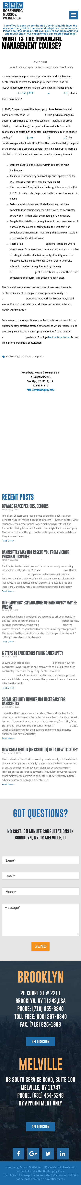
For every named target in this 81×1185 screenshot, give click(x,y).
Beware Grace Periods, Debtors (25, 506)
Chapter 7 (38, 356)
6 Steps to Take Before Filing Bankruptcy (32, 653)
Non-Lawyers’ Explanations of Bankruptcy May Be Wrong (39, 604)
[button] (73, 15)
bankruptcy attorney (59, 337)
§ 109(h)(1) (46, 137)
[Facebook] (18, 1153)
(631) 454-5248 (47, 1095)
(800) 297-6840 (51, 1016)
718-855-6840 (42, 30)
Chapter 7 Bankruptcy (62, 67)
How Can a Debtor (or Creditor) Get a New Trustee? (40, 749)
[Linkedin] (63, 1153)
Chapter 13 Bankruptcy (37, 67)
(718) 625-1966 (45, 1024)
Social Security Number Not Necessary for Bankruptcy (33, 701)
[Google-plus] (33, 1153)
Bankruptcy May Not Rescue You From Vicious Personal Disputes (35, 554)
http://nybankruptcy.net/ (40, 390)
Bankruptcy (18, 67)
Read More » (8, 541)
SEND (40, 946)
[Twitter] (48, 1153)
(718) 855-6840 (47, 1009)
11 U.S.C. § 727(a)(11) (41, 93)
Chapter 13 (25, 356)
